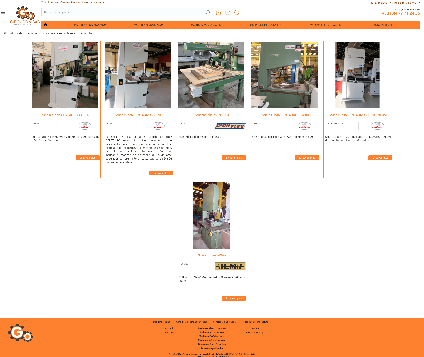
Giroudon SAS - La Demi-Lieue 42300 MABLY (395, 3)
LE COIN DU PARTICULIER (381, 24)
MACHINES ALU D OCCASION (148, 24)
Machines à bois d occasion (35, 33)
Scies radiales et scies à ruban (75, 33)
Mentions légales (161, 322)
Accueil (169, 328)
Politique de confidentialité (255, 322)
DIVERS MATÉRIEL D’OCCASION (325, 24)
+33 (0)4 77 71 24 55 (401, 13)
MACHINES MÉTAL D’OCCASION (265, 24)
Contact (255, 328)
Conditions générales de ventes (191, 322)
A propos (169, 332)
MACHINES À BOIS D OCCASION (90, 24)
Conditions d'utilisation (224, 322)
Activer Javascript (255, 332)
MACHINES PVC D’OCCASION (206, 24)
